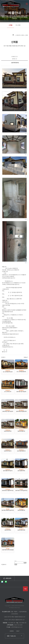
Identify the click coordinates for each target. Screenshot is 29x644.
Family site (13, 636)
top (25, 588)
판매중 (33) (14, 59)
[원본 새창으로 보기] (14, 78)
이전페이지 (3, 564)
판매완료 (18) (14, 56)
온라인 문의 (8, 578)
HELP (17, 631)
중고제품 (18, 25)
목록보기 (26, 357)
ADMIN (12, 631)
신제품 (10, 25)
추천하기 (3, 357)
